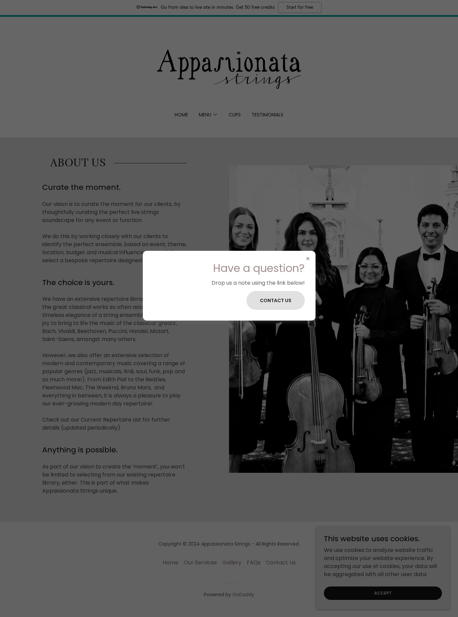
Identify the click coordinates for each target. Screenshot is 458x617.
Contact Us (275, 300)
